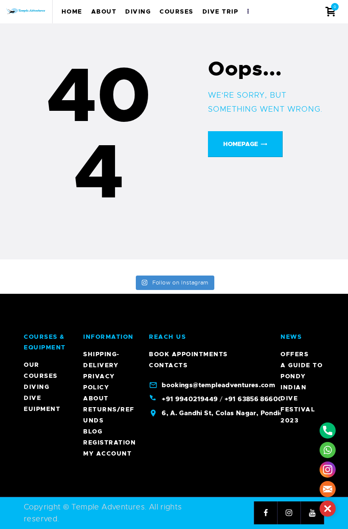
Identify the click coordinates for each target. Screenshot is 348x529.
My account (107, 453)
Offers (295, 354)
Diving (36, 387)
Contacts (168, 365)
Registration (109, 442)
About (96, 398)
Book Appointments (188, 354)
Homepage (240, 144)
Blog (92, 431)
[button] (328, 509)
